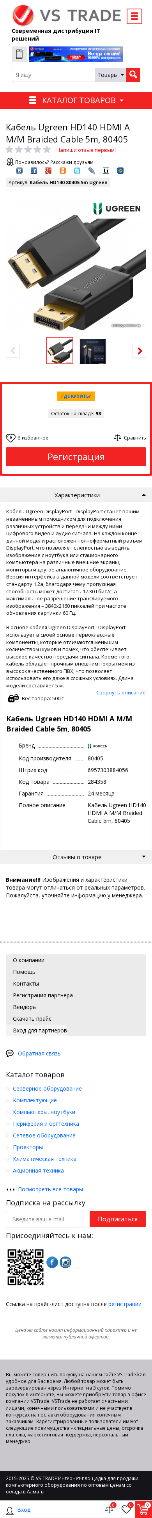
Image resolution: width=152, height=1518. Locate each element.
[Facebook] (52, 1262)
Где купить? (76, 396)
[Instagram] (65, 1262)
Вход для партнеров (39, 1030)
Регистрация (76, 456)
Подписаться (118, 1219)
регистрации (124, 1304)
